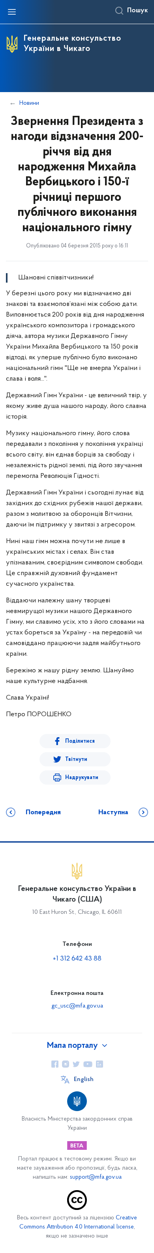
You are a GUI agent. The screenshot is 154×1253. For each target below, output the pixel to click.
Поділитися (80, 741)
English (84, 1079)
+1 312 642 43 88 (77, 958)
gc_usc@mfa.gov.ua (77, 1006)
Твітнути (76, 759)
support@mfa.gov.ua (96, 1177)
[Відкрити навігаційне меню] (12, 12)
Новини (29, 103)
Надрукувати (81, 778)
